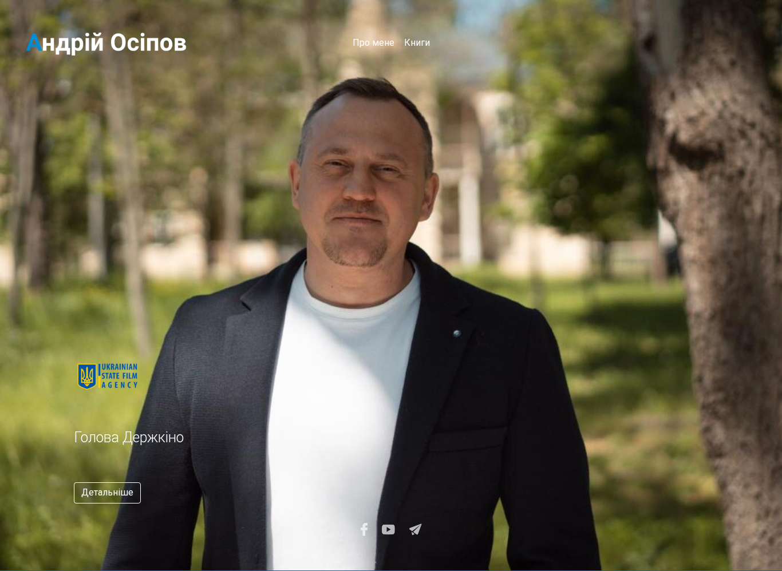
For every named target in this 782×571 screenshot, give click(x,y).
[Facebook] (364, 529)
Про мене (373, 42)
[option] (261, 423)
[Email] (415, 530)
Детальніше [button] (107, 492)
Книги (417, 42)
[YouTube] (388, 529)
